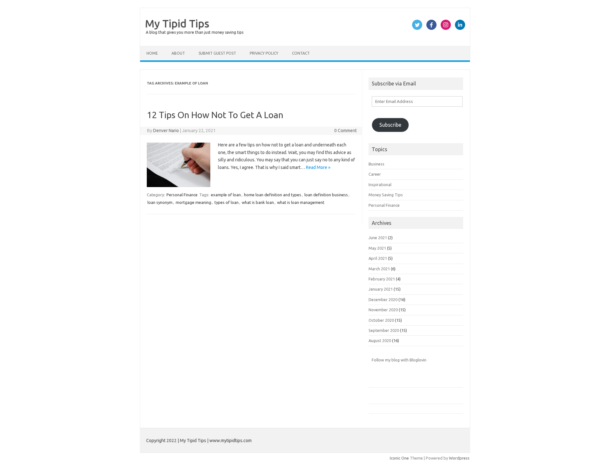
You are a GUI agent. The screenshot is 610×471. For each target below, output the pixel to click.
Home (152, 53)
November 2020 (383, 309)
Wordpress (459, 458)
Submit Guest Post (217, 53)
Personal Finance (182, 194)
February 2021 (382, 279)
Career (375, 174)
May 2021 (377, 248)
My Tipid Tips (177, 23)
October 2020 (381, 320)
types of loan (226, 202)
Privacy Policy (264, 53)
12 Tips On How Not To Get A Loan (215, 115)
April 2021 (378, 258)
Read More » (318, 167)
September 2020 (384, 330)
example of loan (226, 194)
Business (376, 164)
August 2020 (380, 340)
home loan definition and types (272, 194)
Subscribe (390, 125)
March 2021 (379, 268)
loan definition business (326, 194)
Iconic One (399, 458)
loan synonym (160, 202)
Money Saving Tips (386, 194)
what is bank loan (258, 202)
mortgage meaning (193, 202)
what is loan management (300, 202)
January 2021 (381, 289)
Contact (301, 53)
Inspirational (380, 184)
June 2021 (378, 237)
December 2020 (383, 299)
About (178, 53)
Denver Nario (166, 130)
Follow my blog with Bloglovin (399, 360)
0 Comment (345, 130)
